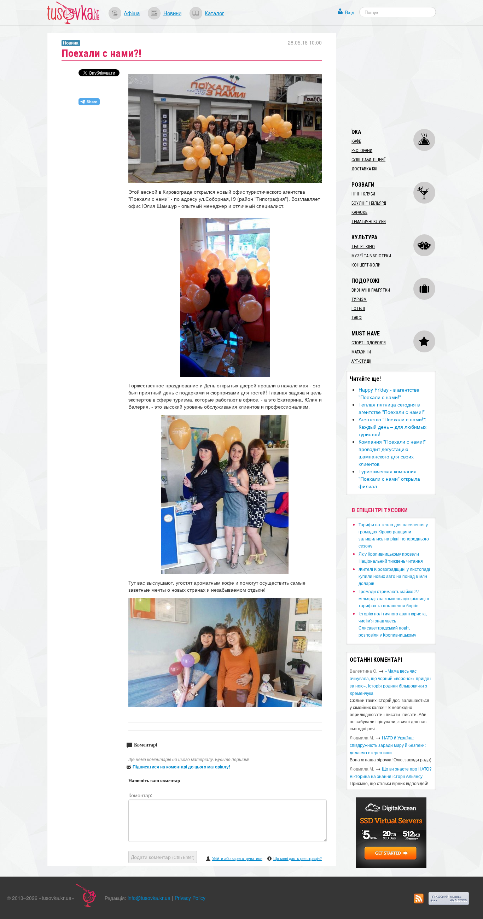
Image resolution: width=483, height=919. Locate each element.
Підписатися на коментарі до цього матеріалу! (181, 766)
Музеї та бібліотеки (371, 255)
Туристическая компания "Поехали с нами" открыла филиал (389, 479)
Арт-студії (361, 361)
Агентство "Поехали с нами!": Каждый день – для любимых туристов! (392, 427)
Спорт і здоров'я (368, 342)
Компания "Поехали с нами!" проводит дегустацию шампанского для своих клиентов (392, 452)
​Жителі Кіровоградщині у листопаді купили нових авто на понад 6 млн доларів (394, 576)
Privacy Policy (190, 897)
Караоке (359, 212)
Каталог (214, 13)
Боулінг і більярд (368, 203)
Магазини (361, 352)
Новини (172, 13)
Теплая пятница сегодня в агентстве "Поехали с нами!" (392, 408)
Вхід (349, 12)
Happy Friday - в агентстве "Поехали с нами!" (389, 393)
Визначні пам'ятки (370, 290)
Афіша (132, 13)
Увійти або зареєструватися (237, 858)
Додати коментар (162, 856)
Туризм (359, 299)
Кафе (356, 141)
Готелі (358, 308)
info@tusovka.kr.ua (149, 897)
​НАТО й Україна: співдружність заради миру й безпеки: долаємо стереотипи (388, 744)
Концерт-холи (365, 265)
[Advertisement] (399, 77)
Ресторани (361, 150)
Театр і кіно (363, 246)
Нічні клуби (363, 194)
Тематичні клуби (368, 221)
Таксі (356, 317)
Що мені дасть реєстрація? (297, 858)
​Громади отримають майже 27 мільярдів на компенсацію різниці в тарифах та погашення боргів (394, 598)
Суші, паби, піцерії (368, 159)
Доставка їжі (364, 168)
